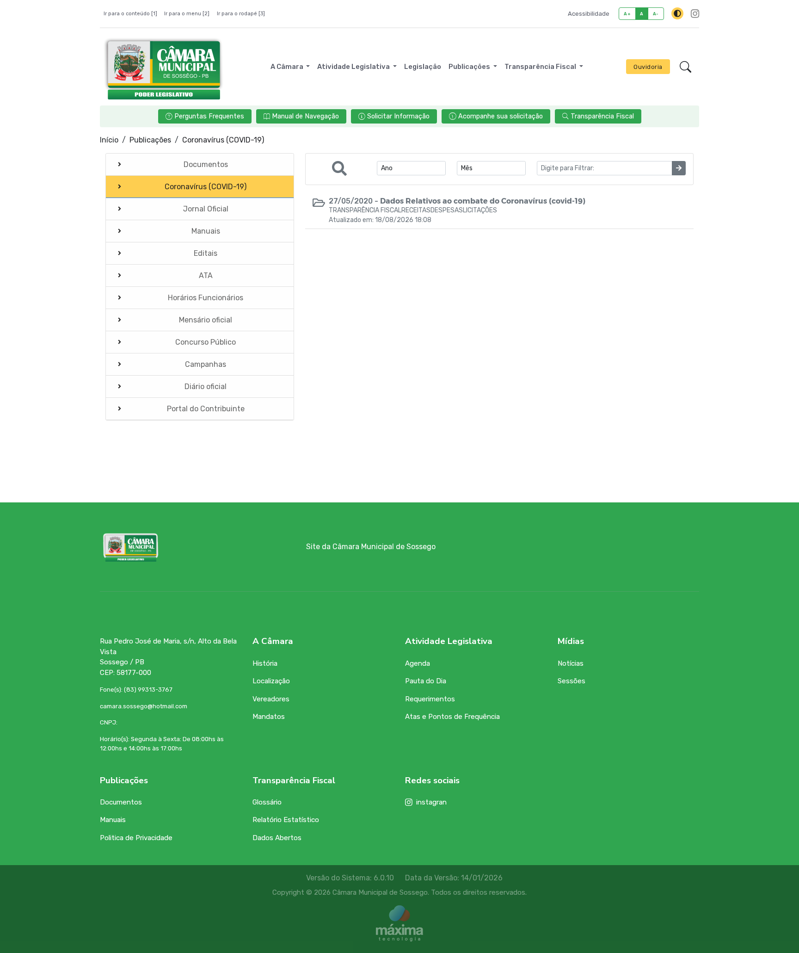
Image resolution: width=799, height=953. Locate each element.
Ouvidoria (648, 66)
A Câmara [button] (287, 66)
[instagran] (695, 14)
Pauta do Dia (425, 681)
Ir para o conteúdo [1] (130, 14)
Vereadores (270, 699)
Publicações (150, 140)
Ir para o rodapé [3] (241, 14)
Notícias (571, 663)
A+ (627, 13)
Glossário (267, 802)
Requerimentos (430, 699)
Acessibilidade (588, 13)
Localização (271, 681)
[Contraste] (677, 13)
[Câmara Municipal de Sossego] (163, 67)
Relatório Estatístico (285, 820)
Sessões (571, 681)
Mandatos (268, 716)
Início (109, 140)
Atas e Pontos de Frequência (452, 716)
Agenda (417, 663)
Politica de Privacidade (136, 838)
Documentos (121, 802)
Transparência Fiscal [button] (541, 66)
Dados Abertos (276, 838)
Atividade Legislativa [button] (354, 66)
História (264, 663)
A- (656, 13)
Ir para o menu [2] (186, 14)
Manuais (113, 820)
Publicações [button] (470, 66)
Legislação (422, 66)
